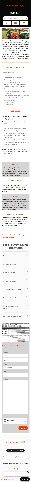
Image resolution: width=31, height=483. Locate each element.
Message (6, 379)
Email (7, 371)
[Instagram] (17, 469)
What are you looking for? (12, 18)
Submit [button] (23, 428)
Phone (5, 364)
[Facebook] (14, 469)
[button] (7, 23)
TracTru (21, 463)
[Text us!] (25, 479)
